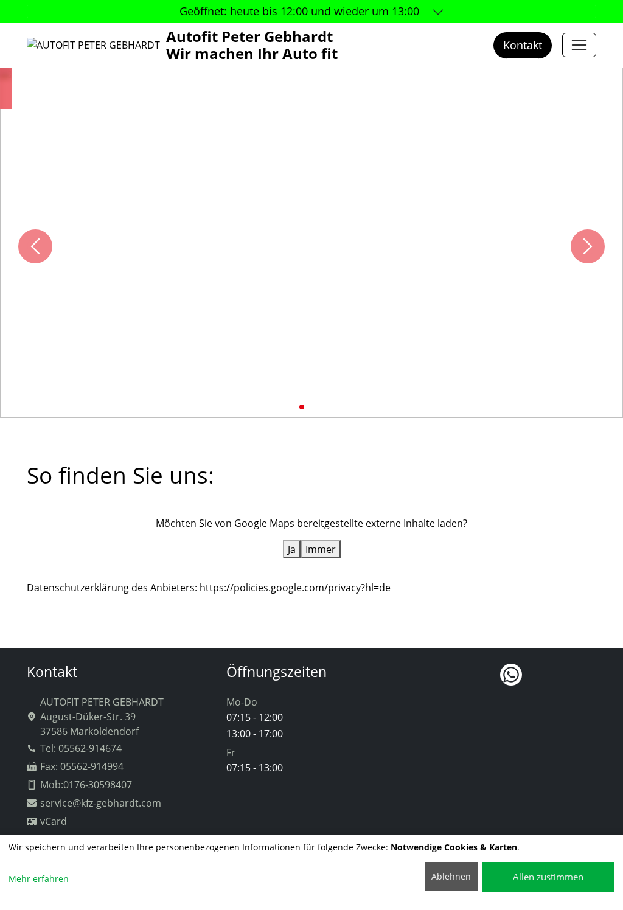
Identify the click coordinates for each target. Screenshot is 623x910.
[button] (292, 407)
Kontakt (522, 45)
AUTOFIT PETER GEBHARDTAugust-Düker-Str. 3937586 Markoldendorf (102, 716)
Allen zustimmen (548, 876)
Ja (292, 549)
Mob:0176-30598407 (86, 784)
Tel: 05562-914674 (81, 748)
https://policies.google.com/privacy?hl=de (295, 587)
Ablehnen (451, 876)
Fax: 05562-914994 (82, 766)
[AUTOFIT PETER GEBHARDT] (579, 45)
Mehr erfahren (39, 878)
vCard (53, 821)
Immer (320, 549)
